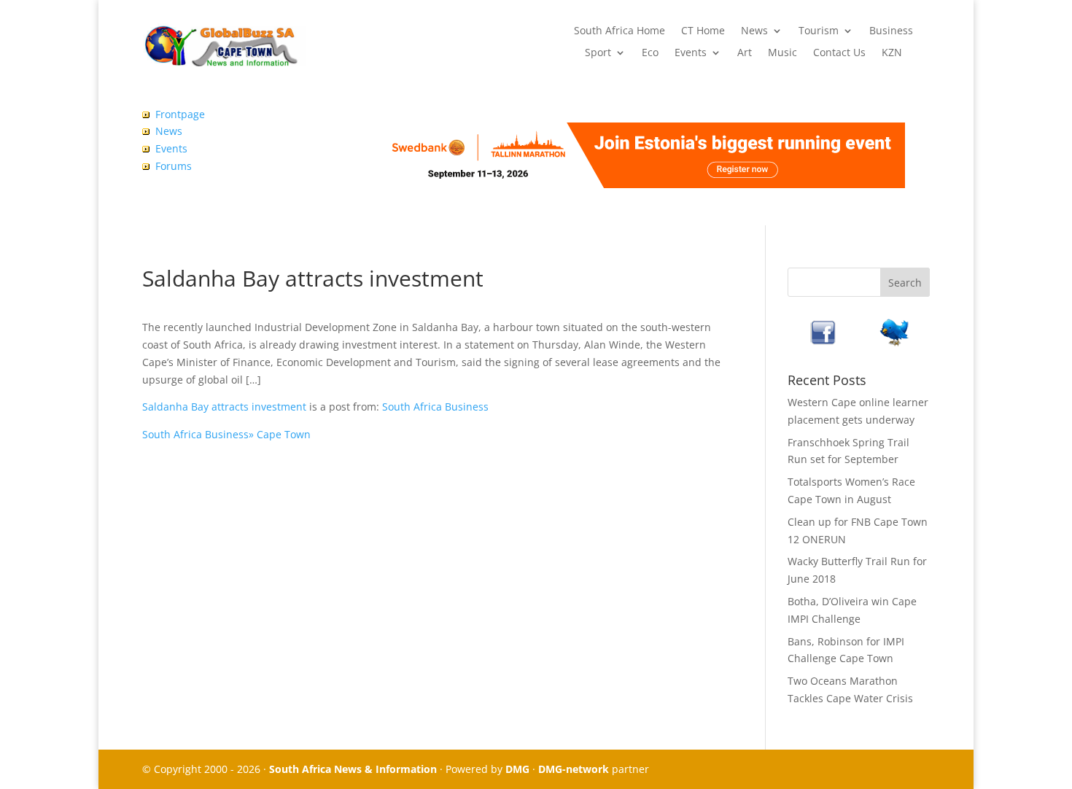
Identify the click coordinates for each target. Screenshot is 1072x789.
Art (744, 53)
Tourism (819, 31)
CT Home (703, 31)
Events (691, 53)
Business (891, 31)
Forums (173, 166)
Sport (598, 53)
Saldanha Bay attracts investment (224, 406)
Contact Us (839, 53)
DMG (517, 769)
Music (782, 53)
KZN (892, 53)
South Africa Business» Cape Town (226, 434)
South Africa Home (619, 31)
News (754, 31)
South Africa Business (435, 406)
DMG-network (573, 769)
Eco (650, 53)
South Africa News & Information (353, 769)
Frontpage (180, 114)
